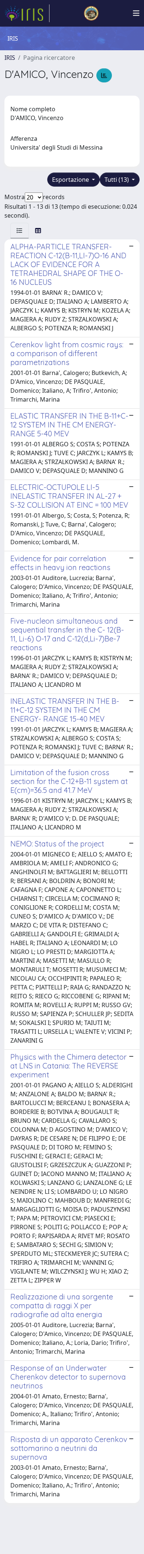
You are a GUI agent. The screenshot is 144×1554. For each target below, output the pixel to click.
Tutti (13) (117, 179)
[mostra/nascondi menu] (136, 13)
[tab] (19, 230)
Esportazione (71, 179)
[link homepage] (26, 13)
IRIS (9, 58)
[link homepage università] (91, 13)
